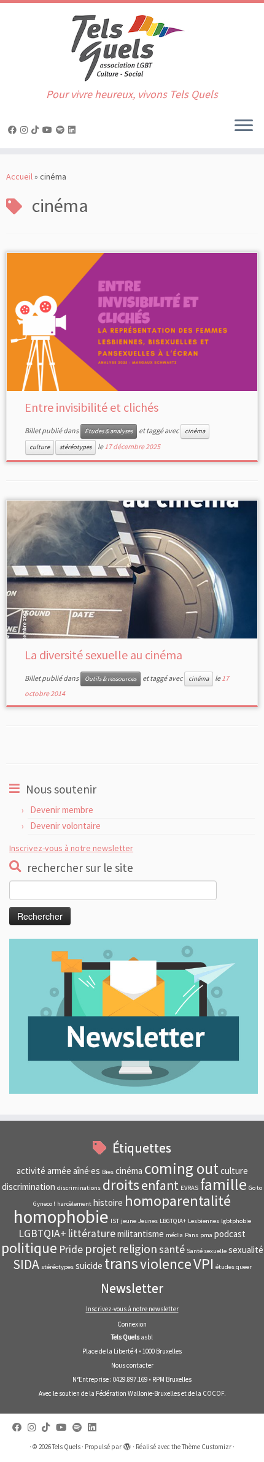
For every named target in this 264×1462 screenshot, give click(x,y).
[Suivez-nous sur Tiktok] (36, 129)
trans (121, 1263)
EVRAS (189, 1188)
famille (223, 1184)
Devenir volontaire (65, 825)
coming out (181, 1168)
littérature (91, 1233)
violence (166, 1264)
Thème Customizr (206, 1446)
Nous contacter (132, 1365)
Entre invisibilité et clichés (91, 407)
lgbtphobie (236, 1221)
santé (172, 1249)
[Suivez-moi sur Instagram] (25, 129)
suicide (89, 1265)
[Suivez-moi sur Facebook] (14, 129)
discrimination (28, 1186)
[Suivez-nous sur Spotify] (62, 129)
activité (31, 1170)
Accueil (19, 176)
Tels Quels (66, 1446)
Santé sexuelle (207, 1251)
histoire (108, 1202)
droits (121, 1184)
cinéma (195, 431)
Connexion (132, 1324)
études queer (233, 1267)
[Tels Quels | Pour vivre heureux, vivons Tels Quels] (132, 45)
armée (59, 1170)
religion (137, 1248)
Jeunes (148, 1221)
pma (206, 1235)
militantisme (140, 1234)
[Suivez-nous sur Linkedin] (73, 129)
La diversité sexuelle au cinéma (103, 654)
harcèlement (74, 1204)
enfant (160, 1185)
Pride (71, 1249)
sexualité (245, 1250)
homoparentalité (178, 1200)
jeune (128, 1221)
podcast (230, 1234)
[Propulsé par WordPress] (127, 1444)
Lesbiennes (203, 1221)
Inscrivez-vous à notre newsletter (71, 848)
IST (115, 1221)
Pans (191, 1235)
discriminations (79, 1188)
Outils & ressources (110, 679)
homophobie (61, 1216)
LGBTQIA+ (42, 1233)
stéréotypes (75, 447)
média (174, 1235)
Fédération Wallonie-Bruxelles (138, 1393)
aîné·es (86, 1170)
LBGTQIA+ (173, 1221)
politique (29, 1248)
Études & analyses (109, 431)
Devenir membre (61, 810)
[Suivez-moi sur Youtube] (49, 129)
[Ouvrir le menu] (244, 126)
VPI (203, 1263)
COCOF (213, 1393)
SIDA (26, 1264)
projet (101, 1248)
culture (39, 447)
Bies (108, 1172)
